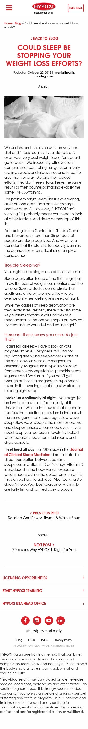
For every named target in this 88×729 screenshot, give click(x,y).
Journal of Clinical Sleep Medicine (43, 451)
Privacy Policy (63, 640)
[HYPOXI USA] (44, 8)
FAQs (31, 640)
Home (8, 23)
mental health (64, 72)
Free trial (75, 7)
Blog (18, 23)
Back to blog (45, 38)
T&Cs (44, 640)
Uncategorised (44, 76)
